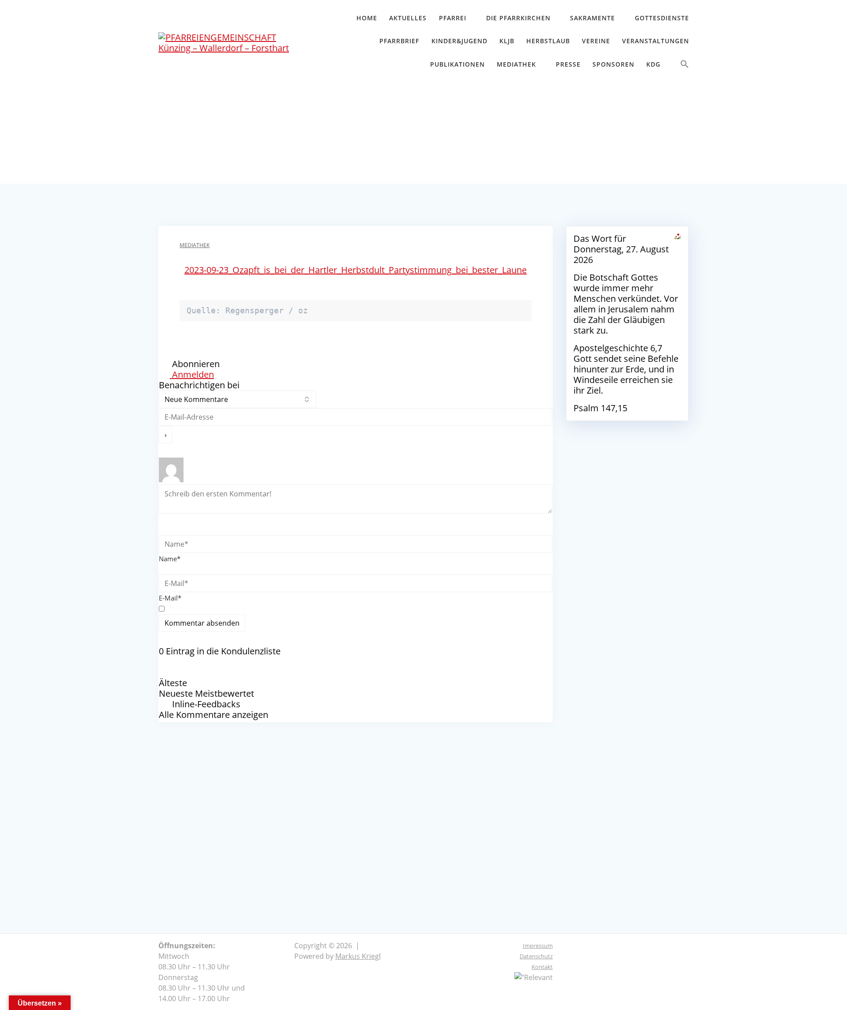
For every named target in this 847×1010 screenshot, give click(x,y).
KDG (653, 64)
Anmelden (192, 374)
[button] (684, 66)
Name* (169, 558)
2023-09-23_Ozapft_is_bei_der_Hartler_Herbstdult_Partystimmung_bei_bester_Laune (355, 270)
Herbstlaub (548, 41)
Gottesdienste (662, 18)
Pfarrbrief (399, 41)
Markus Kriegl (358, 956)
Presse (568, 64)
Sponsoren (613, 64)
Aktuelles (408, 18)
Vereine (596, 41)
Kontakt (542, 967)
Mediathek (516, 64)
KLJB (506, 41)
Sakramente (592, 18)
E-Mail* (170, 597)
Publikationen (457, 64)
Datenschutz (536, 956)
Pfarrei (452, 18)
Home (366, 18)
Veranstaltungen (655, 41)
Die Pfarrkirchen (518, 18)
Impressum (538, 946)
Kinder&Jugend (459, 41)
